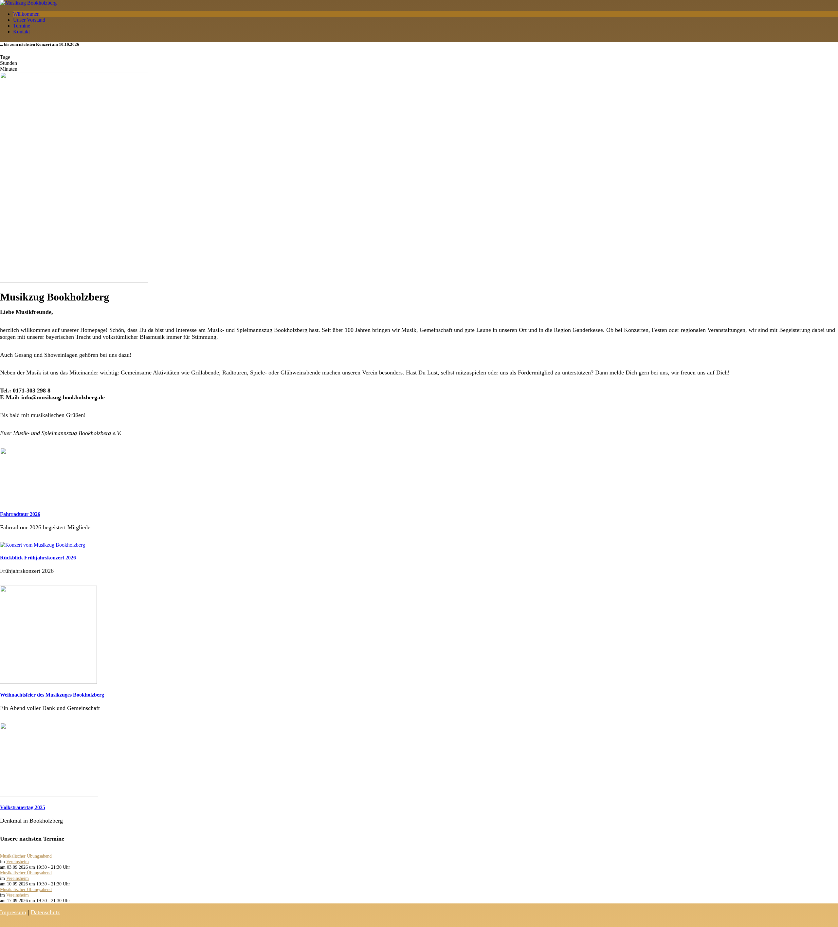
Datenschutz (45, 912)
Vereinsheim (17, 861)
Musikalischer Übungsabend (26, 856)
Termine (21, 25)
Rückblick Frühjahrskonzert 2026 (38, 557)
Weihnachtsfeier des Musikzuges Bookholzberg (52, 695)
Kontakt (21, 31)
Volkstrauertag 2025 (22, 807)
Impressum (13, 912)
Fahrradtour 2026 (20, 514)
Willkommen (26, 14)
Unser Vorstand (29, 20)
